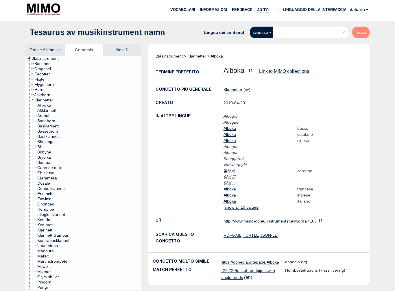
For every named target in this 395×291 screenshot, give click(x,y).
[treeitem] (47, 58)
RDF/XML (232, 235)
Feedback (242, 10)
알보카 (230, 170)
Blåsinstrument (169, 56)
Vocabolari (182, 10)
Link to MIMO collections (284, 71)
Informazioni (213, 10)
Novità (122, 49)
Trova (361, 32)
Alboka (230, 128)
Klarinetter (196, 56)
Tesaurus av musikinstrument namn (97, 32)
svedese (260, 32)
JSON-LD (269, 235)
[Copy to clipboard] (250, 71)
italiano (357, 9)
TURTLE (251, 235)
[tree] (83, 173)
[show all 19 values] (241, 207)
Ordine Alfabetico (45, 49)
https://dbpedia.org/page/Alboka (250, 262)
